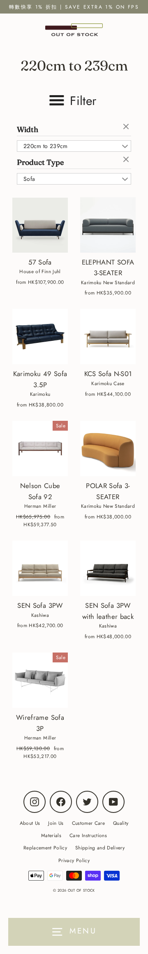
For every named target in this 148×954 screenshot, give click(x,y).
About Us (30, 822)
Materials (51, 835)
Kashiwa (40, 615)
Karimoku (40, 393)
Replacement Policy (45, 847)
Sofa (29, 179)
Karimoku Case (107, 383)
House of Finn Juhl (39, 271)
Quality (120, 822)
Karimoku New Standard (108, 282)
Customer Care (88, 822)
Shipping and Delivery (100, 847)
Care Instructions (88, 835)
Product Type (40, 162)
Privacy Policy (74, 860)
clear (127, 127)
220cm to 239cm (45, 146)
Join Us (55, 822)
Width (27, 129)
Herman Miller (40, 505)
